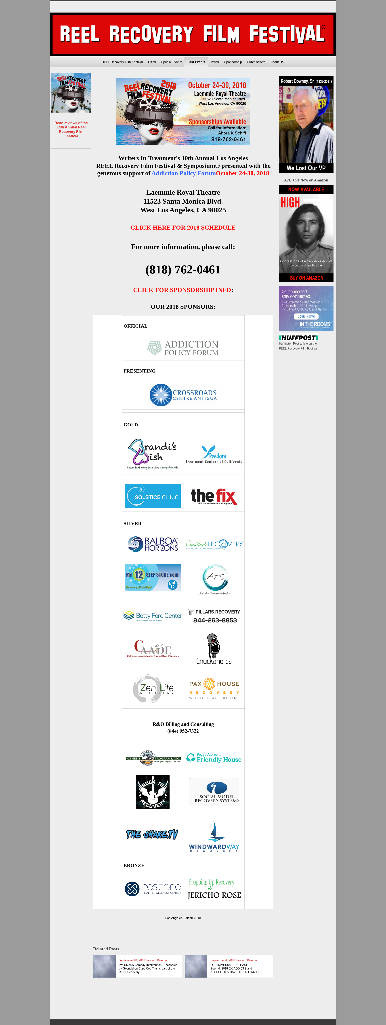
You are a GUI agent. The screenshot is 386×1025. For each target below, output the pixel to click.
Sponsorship (233, 62)
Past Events (196, 62)
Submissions (256, 62)
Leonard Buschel (157, 960)
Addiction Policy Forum (183, 173)
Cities (152, 62)
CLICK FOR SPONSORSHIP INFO (182, 289)
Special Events (171, 62)
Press (215, 62)
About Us (277, 62)
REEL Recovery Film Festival (122, 62)
